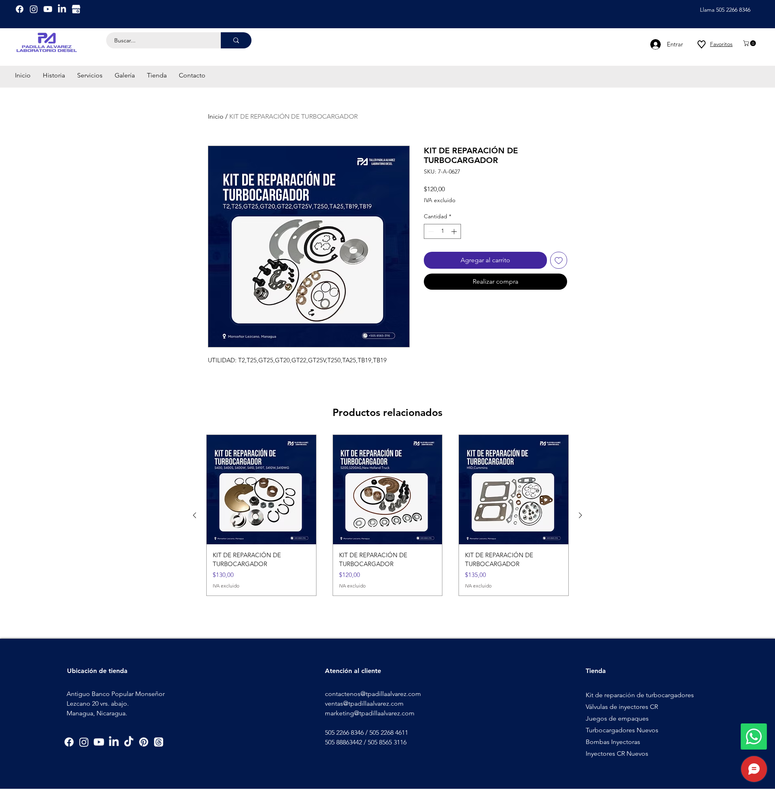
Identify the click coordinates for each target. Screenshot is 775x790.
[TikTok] (129, 742)
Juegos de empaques (617, 718)
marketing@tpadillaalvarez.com (370, 713)
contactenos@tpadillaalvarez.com (373, 694)
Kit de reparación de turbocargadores (640, 695)
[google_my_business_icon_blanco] (76, 9)
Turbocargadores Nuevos (622, 730)
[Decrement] (430, 231)
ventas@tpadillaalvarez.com (364, 703)
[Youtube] (48, 9)
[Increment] (455, 231)
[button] (750, 43)
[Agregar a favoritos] (558, 260)
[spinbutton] (442, 231)
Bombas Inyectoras (613, 742)
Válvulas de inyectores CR (622, 707)
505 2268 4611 (388, 732)
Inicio (216, 116)
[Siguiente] (580, 515)
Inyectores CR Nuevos (617, 753)
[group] (387, 515)
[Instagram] (34, 9)
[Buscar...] (236, 40)
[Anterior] (194, 515)
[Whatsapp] (754, 736)
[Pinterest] (144, 742)
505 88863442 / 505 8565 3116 (365, 742)
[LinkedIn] (62, 9)
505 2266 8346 (344, 732)
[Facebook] (20, 9)
